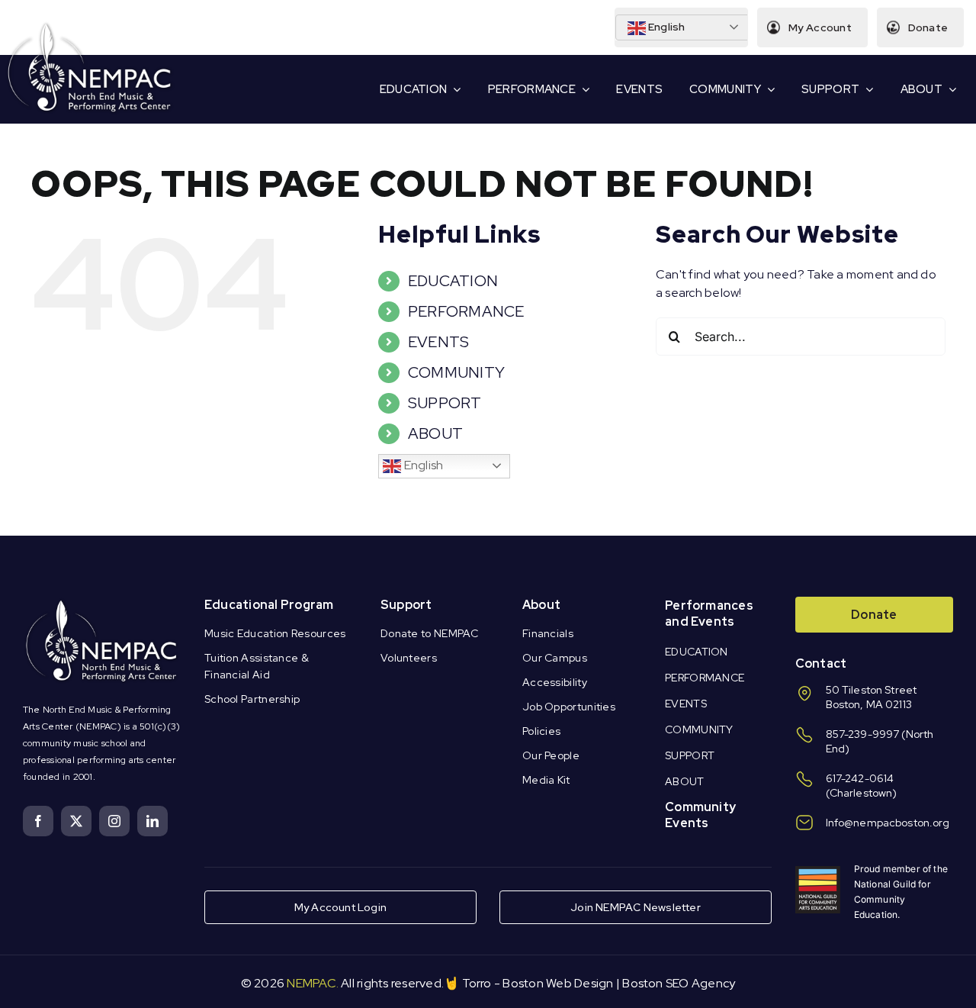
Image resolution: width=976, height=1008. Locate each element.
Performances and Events (709, 613)
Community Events (700, 815)
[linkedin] (152, 821)
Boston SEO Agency (678, 983)
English (665, 27)
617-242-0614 (860, 778)
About (541, 605)
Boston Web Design (557, 983)
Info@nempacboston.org (888, 822)
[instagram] (114, 821)
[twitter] (76, 821)
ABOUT (435, 433)
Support (406, 605)
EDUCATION (453, 281)
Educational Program (269, 605)
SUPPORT (445, 403)
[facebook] (38, 821)
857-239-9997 (863, 734)
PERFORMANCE (466, 311)
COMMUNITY (456, 372)
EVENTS (438, 342)
